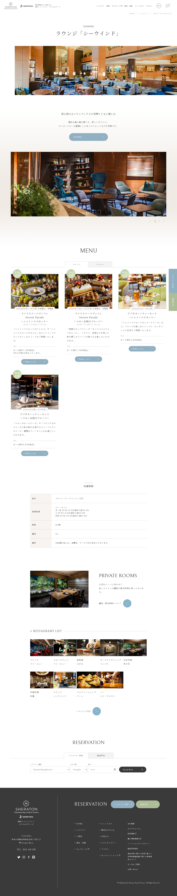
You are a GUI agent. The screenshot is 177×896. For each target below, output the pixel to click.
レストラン (100, 6)
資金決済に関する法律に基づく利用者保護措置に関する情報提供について (140, 856)
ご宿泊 (79, 836)
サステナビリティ (134, 829)
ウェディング (81, 849)
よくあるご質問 (134, 864)
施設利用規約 (133, 848)
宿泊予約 (101, 755)
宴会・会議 (128, 6)
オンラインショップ (109, 855)
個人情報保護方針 (135, 839)
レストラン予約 (76, 755)
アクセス (149, 6)
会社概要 (131, 824)
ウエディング (116, 6)
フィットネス (139, 6)
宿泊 (108, 6)
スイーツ (77, 264)
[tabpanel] (88, 184)
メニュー (100, 264)
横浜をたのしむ (108, 830)
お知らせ (105, 836)
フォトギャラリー (108, 843)
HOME (79, 823)
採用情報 (131, 833)
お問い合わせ (133, 869)
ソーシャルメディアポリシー (139, 843)
